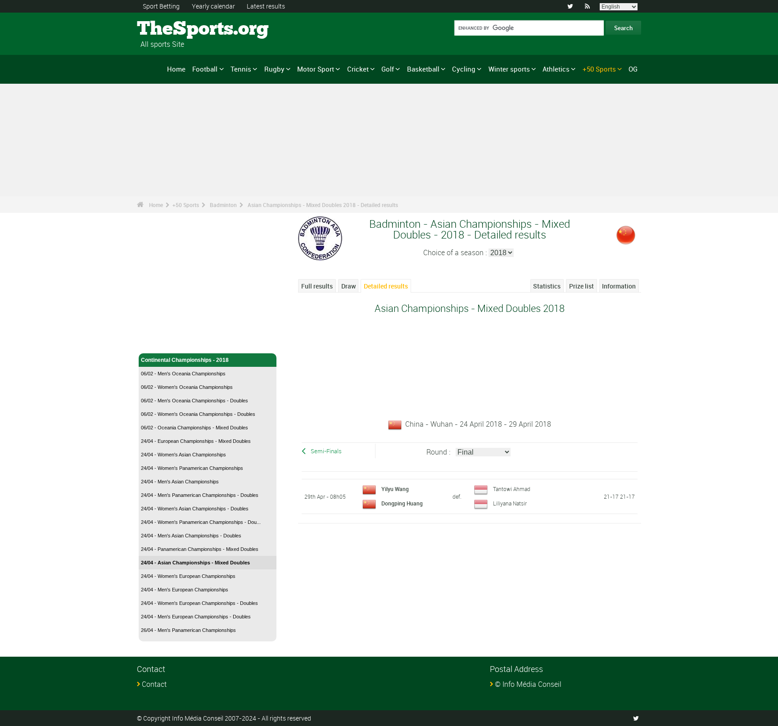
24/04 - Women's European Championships (188, 576)
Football (204, 68)
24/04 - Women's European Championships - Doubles (199, 603)
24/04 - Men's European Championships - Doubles (196, 616)
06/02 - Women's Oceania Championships (187, 387)
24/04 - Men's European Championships (184, 589)
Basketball (423, 68)
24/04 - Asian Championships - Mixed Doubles (195, 562)
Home (176, 68)
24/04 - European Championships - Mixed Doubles (196, 441)
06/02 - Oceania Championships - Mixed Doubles (194, 427)
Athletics (556, 68)
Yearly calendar (213, 6)
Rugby (274, 68)
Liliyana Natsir (510, 503)
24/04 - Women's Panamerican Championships (192, 468)
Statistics (547, 286)
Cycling (463, 68)
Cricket (358, 68)
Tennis (241, 68)
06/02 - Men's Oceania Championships (183, 373)
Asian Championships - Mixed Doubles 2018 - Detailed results (323, 204)
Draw (348, 286)
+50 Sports (599, 68)
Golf (387, 68)
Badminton (223, 204)
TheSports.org (171, 29)
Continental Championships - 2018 (185, 360)
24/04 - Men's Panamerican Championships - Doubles (199, 495)
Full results (317, 286)
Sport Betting (161, 6)
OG (633, 68)
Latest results (266, 6)
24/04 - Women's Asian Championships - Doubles (195, 508)
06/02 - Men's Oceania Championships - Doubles (194, 400)
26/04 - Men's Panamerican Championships (188, 630)
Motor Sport (315, 68)
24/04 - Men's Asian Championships (180, 481)
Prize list (581, 286)
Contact (154, 684)
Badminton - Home (165, 341)
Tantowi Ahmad (511, 488)
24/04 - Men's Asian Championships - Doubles (191, 535)
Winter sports (509, 68)
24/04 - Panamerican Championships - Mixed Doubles (199, 549)
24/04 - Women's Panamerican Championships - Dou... (201, 522)
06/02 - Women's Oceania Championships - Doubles (198, 414)
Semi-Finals (326, 451)
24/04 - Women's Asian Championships (183, 454)
